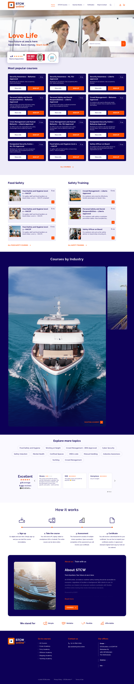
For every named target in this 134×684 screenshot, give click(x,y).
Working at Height (53, 448)
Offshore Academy (45, 652)
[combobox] (107, 43)
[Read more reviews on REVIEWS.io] (25, 488)
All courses (65, 167)
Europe (102, 643)
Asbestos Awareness (111, 454)
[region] (75, 481)
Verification (90, 5)
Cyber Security (108, 448)
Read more (69, 599)
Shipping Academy (45, 655)
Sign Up (36, 88)
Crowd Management (73, 460)
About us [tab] (69, 562)
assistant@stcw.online (77, 646)
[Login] (120, 5)
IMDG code (73, 454)
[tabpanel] (65, 589)
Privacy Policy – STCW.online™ (63, 679)
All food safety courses (18, 245)
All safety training (76, 245)
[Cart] (124, 5)
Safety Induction (20, 454)
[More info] (32, 196)
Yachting (55, 460)
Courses (70, 607)
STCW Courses (63, 5)
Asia (101, 665)
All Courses (43, 643)
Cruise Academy (44, 646)
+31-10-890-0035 (75, 643)
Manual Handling (91, 454)
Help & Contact (102, 5)
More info (18, 88)
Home (53, 5)
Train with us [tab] (80, 562)
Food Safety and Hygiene (30, 448)
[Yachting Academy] (57, 346)
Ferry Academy (44, 649)
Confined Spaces (57, 454)
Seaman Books (77, 5)
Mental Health (38, 454)
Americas (103, 660)
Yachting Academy (45, 658)
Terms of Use (79, 679)
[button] (35, 481)
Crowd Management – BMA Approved (81, 448)
